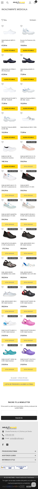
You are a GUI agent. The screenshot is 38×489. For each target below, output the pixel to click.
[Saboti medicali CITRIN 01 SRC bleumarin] (9, 61)
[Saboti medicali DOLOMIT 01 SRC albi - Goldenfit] (9, 89)
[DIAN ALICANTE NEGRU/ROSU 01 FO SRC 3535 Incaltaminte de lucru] (28, 176)
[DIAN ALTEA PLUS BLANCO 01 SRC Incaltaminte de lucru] (9, 234)
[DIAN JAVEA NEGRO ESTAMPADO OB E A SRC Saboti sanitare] (9, 264)
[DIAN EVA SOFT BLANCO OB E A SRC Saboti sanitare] (9, 322)
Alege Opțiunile (9, 50)
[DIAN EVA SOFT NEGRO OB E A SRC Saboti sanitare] (28, 292)
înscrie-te (19, 418)
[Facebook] (3, 444)
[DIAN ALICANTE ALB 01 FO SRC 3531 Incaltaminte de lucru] (9, 176)
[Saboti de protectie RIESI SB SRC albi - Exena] (28, 89)
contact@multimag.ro (17, 438)
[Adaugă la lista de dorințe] (2, 26)
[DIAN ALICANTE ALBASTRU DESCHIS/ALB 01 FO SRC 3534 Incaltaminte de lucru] (9, 206)
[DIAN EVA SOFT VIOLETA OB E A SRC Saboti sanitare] (28, 351)
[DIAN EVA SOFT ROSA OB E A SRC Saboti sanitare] (28, 322)
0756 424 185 (9, 435)
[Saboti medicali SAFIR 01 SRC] (9, 31)
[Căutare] (7, 2)
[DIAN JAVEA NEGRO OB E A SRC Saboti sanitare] (28, 234)
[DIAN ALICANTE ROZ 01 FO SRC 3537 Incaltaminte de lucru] (28, 147)
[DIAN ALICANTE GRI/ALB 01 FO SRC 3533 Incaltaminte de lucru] (28, 206)
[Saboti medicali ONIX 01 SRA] (28, 118)
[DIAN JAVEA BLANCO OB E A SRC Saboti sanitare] (9, 292)
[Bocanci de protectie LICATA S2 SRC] (28, 31)
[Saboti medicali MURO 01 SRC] (28, 61)
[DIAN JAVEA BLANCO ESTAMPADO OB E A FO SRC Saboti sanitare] (28, 264)
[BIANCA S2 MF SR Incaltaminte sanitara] (9, 147)
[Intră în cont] (30, 2)
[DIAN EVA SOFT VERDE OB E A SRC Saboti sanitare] (9, 351)
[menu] (2, 2)
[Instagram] (7, 444)
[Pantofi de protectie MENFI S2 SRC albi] (9, 118)
